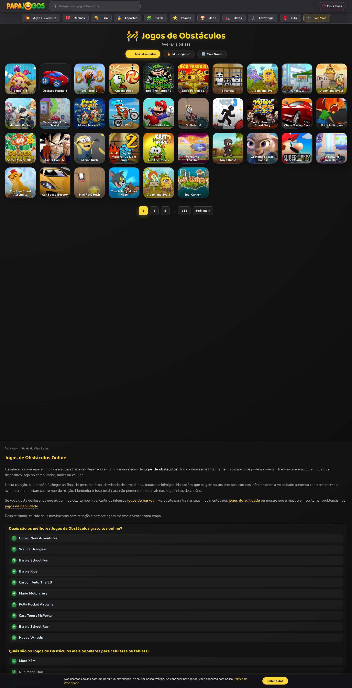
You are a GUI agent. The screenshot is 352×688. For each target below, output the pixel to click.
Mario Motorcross (33, 593)
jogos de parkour (141, 500)
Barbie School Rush (35, 626)
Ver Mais (316, 18)
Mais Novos (211, 54)
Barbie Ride (28, 571)
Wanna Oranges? (32, 549)
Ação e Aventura (40, 18)
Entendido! (275, 680)
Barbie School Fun (33, 560)
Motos (233, 18)
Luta (290, 18)
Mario (208, 18)
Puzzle (155, 18)
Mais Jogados (178, 54)
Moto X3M (27, 660)
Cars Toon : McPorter (36, 615)
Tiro (101, 18)
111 (184, 211)
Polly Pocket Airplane (36, 604)
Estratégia (262, 18)
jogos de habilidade (21, 506)
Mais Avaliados (143, 54)
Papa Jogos (11, 448)
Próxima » (203, 211)
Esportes (127, 18)
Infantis (182, 18)
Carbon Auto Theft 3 (35, 582)
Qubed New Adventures (38, 538)
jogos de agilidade (244, 500)
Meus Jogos (334, 6)
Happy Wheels (31, 637)
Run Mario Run (31, 672)
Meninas (75, 18)
